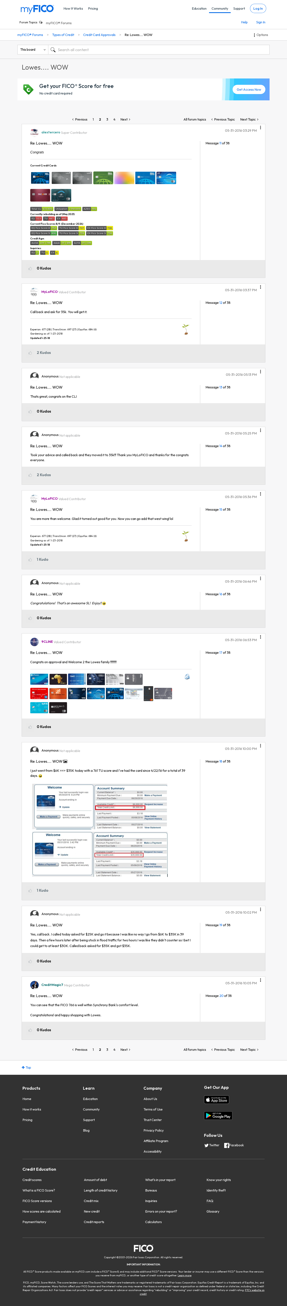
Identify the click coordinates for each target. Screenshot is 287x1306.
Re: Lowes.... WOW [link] (139, 35)
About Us (150, 1099)
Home (26, 1099)
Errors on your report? (161, 1211)
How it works (31, 1109)
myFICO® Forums (59, 23)
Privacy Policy (154, 1130)
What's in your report (160, 1180)
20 (221, 996)
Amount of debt (95, 1180)
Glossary (213, 1211)
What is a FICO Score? (38, 1190)
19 (220, 925)
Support (239, 8)
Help (244, 22)
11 (220, 143)
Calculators (153, 1222)
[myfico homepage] (37, 9)
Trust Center (153, 1120)
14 (220, 446)
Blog (86, 1130)
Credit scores (32, 1180)
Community (220, 8)
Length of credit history (100, 1190)
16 (220, 594)
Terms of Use (153, 1109)
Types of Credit (63, 35)
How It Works (73, 8)
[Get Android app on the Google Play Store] (218, 1116)
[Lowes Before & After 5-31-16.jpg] (99, 830)
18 (220, 761)
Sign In (260, 22)
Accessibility (153, 1151)
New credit (92, 1211)
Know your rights (219, 1180)
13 (220, 387)
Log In (258, 8)
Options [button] (262, 35)
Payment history (34, 1222)
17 (220, 652)
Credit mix (91, 1201)
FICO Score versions (37, 1201)
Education (199, 8)
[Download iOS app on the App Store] (216, 1100)
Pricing (93, 8)
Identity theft (216, 1190)
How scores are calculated (41, 1211)
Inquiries (151, 1201)
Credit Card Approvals (99, 35)
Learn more (184, 1275)
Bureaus (151, 1190)
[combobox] (159, 49)
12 (220, 302)
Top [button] (28, 1067)
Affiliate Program (156, 1141)
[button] (260, 126)
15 (220, 509)
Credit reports (94, 1222)
